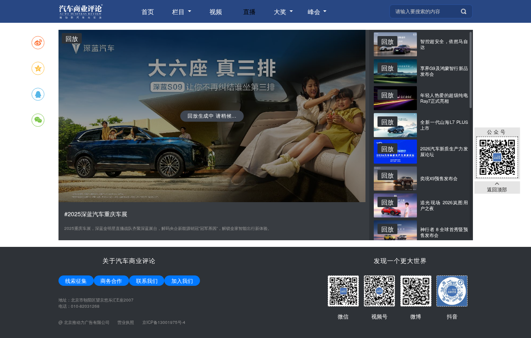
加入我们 (182, 281)
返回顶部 (497, 189)
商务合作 (111, 281)
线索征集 (76, 281)
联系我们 (147, 281)
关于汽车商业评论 (129, 260)
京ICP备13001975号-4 (163, 322)
